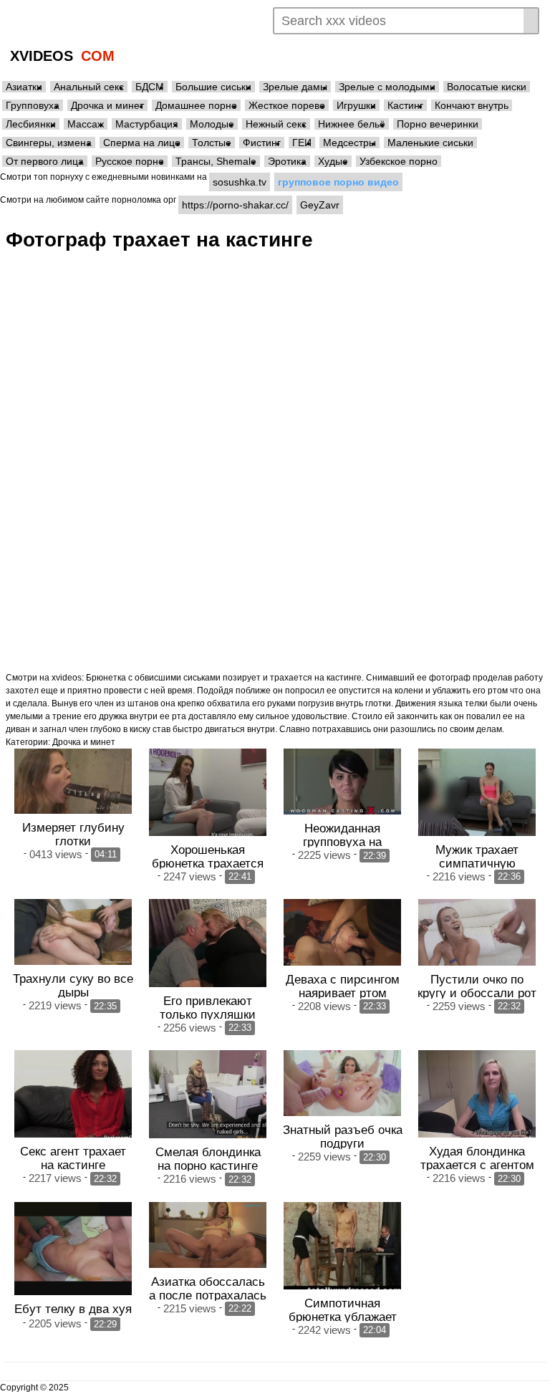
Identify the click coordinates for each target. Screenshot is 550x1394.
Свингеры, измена (49, 142)
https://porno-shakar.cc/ (235, 205)
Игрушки (356, 105)
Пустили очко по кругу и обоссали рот (477, 986)
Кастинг (405, 105)
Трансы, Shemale (215, 161)
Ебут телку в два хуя (73, 1308)
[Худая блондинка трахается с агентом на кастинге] (477, 1094)
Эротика (287, 161)
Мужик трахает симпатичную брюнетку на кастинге (477, 863)
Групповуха (32, 105)
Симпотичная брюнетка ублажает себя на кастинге (343, 1317)
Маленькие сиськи (430, 142)
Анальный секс (89, 86)
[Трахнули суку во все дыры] (73, 932)
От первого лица (45, 161)
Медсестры (349, 142)
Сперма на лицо (141, 142)
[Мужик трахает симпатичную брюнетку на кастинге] (477, 792)
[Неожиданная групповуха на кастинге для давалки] (342, 781)
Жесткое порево (287, 105)
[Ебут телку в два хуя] (73, 1249)
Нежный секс (276, 124)
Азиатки (24, 86)
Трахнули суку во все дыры (73, 985)
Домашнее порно (196, 105)
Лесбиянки (31, 124)
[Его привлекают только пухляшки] (207, 942)
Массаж (85, 124)
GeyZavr (319, 205)
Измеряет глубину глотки (73, 834)
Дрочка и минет (107, 105)
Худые (333, 161)
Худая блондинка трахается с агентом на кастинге (477, 1165)
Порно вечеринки (437, 124)
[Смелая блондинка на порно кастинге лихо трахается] (207, 1094)
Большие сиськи (213, 86)
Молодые (212, 124)
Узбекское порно (399, 161)
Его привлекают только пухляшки (208, 1007)
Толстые (211, 142)
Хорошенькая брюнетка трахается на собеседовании (208, 863)
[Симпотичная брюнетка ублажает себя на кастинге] (342, 1245)
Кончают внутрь (471, 105)
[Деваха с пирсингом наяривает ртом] (342, 932)
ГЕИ (302, 142)
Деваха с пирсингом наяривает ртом (343, 986)
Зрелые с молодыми (387, 86)
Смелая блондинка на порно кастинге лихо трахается (208, 1165)
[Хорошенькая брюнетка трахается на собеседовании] (207, 792)
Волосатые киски (486, 86)
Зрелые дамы (295, 86)
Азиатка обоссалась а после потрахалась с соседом (207, 1295)
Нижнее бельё (351, 124)
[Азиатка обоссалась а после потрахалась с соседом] (207, 1235)
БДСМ (149, 86)
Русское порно (129, 161)
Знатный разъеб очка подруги (342, 1136)
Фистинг (262, 142)
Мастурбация (146, 124)
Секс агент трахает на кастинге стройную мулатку (73, 1165)
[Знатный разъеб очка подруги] (342, 1083)
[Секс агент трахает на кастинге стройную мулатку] (73, 1094)
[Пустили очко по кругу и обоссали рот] (477, 932)
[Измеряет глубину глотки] (73, 781)
